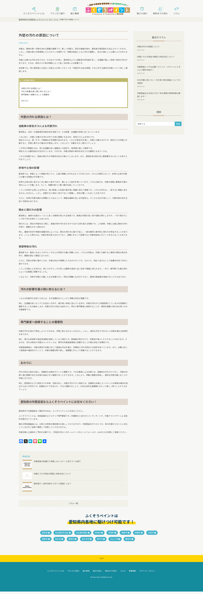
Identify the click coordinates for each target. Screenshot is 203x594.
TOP (101, 558)
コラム (176, 13)
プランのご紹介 (57, 13)
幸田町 (111, 533)
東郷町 (137, 533)
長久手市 (85, 539)
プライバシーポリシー (147, 571)
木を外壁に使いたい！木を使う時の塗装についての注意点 (158, 81)
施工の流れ (142, 13)
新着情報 (132, 571)
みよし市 (114, 539)
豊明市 (71, 539)
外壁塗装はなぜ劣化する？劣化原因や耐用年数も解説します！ (158, 94)
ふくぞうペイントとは (33, 13)
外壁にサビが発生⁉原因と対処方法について (155, 57)
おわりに (25, 101)
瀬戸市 (100, 539)
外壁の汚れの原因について (148, 46)
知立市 (58, 539)
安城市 (98, 533)
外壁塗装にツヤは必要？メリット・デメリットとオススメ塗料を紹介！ (158, 68)
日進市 (151, 533)
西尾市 (124, 533)
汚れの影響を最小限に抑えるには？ (36, 91)
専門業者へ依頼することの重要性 (35, 94)
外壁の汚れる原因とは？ (31, 88)
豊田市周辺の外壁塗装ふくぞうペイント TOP (35, 19)
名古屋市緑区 (81, 533)
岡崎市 (45, 539)
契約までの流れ (160, 13)
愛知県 (45, 533)
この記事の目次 (28, 80)
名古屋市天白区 (61, 533)
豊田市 (128, 539)
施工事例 (74, 13)
